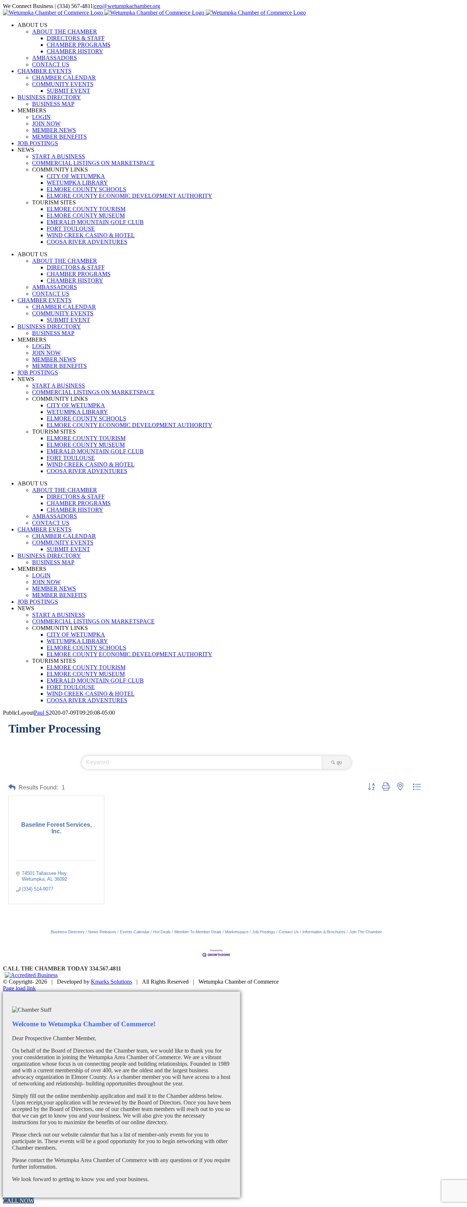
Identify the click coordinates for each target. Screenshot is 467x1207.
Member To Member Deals (197, 932)
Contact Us (289, 932)
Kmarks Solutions (111, 982)
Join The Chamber (365, 932)
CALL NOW (18, 1201)
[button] (12, 787)
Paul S (41, 713)
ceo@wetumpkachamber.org (127, 6)
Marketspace (236, 932)
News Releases (102, 932)
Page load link (19, 988)
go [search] (339, 762)
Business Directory (68, 932)
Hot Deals (162, 932)
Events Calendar (135, 932)
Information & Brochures (324, 932)
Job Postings (263, 932)
